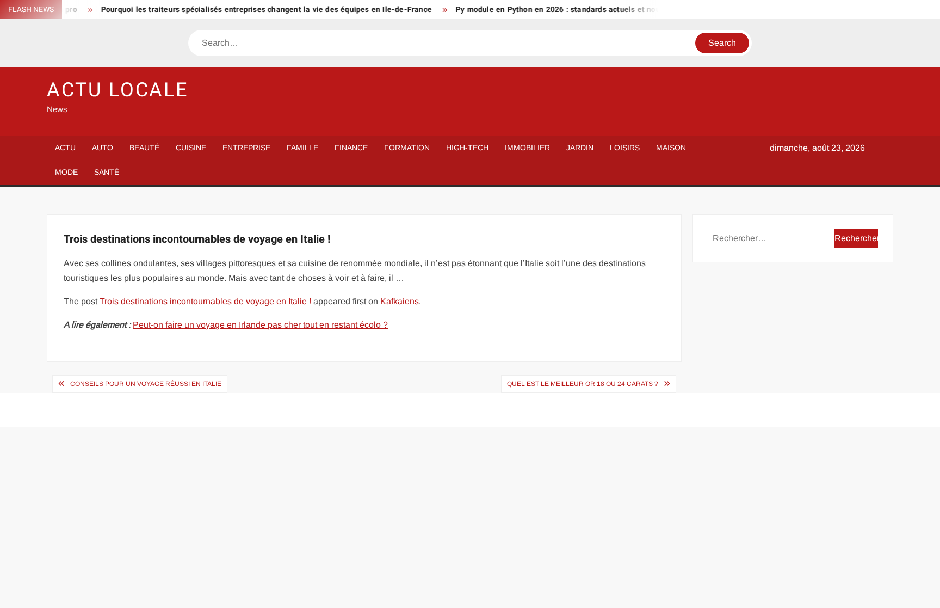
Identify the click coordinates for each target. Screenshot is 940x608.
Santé (106, 172)
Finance (351, 147)
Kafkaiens (399, 301)
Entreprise (246, 147)
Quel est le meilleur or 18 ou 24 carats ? (582, 384)
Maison (671, 147)
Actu (65, 147)
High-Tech (467, 147)
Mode (66, 172)
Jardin (579, 147)
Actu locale (117, 90)
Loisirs (625, 147)
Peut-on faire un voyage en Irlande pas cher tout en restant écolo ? (260, 324)
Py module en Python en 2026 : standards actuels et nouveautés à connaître (582, 9)
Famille (302, 147)
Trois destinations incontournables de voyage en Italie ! (205, 301)
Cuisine (191, 147)
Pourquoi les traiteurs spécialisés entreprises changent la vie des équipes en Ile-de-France (254, 9)
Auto (102, 147)
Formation (407, 147)
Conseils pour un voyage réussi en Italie (145, 384)
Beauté (144, 147)
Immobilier (527, 147)
